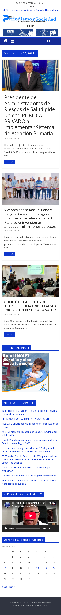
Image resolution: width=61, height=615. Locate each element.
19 (45, 567)
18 (37, 567)
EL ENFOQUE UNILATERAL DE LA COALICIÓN (25, 418)
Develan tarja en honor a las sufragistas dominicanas (29, 475)
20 (54, 567)
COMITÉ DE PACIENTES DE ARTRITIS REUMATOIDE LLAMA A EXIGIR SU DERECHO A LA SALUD (30, 306)
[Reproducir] (6, 528)
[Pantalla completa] (55, 528)
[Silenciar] (50, 528)
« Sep (4, 586)
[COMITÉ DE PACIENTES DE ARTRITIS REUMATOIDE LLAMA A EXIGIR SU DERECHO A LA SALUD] (30, 267)
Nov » (12, 586)
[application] (30, 516)
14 (5, 567)
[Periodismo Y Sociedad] (5, 41)
